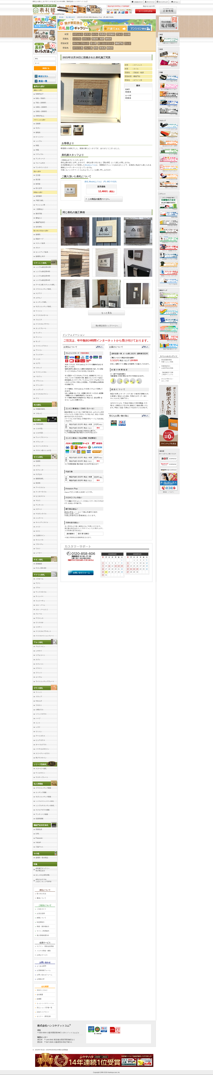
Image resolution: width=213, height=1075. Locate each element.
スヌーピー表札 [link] (41, 768)
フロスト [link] (39, 705)
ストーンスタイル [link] (42, 446)
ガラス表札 (38, 688)
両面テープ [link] (39, 239)
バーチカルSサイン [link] (42, 749)
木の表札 (37, 405)
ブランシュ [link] (39, 381)
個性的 (108, 39)
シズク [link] (38, 727)
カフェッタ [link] (39, 470)
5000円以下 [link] (40, 94)
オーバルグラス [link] (41, 744)
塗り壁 (93, 43)
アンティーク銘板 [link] (42, 814)
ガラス (87, 34)
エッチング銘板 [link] (41, 792)
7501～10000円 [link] (41, 103)
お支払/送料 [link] (41, 913)
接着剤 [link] (38, 234)
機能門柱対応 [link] (40, 222)
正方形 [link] (38, 175)
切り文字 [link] (39, 188)
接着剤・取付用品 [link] (42, 858)
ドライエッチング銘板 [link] (43, 788)
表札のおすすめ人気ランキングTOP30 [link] (43, 880)
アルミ (119, 34)
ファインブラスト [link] (42, 346)
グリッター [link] (39, 385)
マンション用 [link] (40, 205)
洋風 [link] (37, 150)
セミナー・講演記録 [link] (44, 1016)
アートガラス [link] (40, 736)
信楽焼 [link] (38, 461)
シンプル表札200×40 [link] (43, 280)
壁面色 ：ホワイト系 (133, 80)
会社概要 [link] (40, 994)
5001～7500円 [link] (40, 98)
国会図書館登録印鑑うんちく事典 (167, 361)
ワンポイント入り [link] (42, 167)
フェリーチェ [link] (40, 601)
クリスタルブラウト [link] (43, 324)
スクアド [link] (39, 293)
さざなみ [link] (39, 474)
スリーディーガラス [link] (43, 753)
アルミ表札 (38, 642)
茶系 (96, 48)
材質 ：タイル (132, 69)
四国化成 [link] (39, 829)
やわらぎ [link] (39, 701)
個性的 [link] (38, 132)
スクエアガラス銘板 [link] (43, 810)
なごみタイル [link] (40, 496)
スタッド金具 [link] (40, 243)
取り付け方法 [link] (41, 894)
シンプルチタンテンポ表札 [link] (45, 805)
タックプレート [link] (41, 328)
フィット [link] (39, 692)
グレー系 (88, 48)
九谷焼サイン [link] (40, 535)
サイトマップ (163, 2)
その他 (127, 34)
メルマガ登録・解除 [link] (44, 951)
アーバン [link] (39, 350)
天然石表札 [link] (39, 424)
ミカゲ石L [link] (39, 428)
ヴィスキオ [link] (39, 622)
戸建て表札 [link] (39, 200)
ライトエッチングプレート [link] (45, 681)
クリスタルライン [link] (42, 394)
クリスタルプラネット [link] (43, 631)
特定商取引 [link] (40, 922)
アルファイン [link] (40, 646)
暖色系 (110, 48)
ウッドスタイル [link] (41, 592)
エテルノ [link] (39, 298)
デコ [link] (37, 398)
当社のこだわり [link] (42, 990)
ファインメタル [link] (41, 372)
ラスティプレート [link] (42, 777)
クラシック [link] (39, 442)
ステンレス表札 (40, 263)
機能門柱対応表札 (41, 825)
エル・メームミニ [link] (42, 609)
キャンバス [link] (39, 540)
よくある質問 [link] (41, 966)
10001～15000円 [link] (41, 107)
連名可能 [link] (39, 213)
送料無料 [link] (39, 196)
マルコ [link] (38, 500)
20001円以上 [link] (40, 116)
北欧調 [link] (38, 124)
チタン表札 (38, 560)
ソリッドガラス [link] (41, 714)
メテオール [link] (39, 579)
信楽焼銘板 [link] (39, 818)
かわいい (86, 39)
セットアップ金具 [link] (42, 252)
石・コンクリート (106, 43)
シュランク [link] (39, 389)
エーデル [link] (39, 677)
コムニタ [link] (39, 319)
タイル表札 (38, 457)
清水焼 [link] (38, 483)
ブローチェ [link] (39, 544)
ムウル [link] (38, 465)
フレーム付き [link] (40, 163)
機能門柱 (119, 43)
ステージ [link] (39, 509)
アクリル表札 (39, 575)
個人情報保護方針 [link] (43, 935)
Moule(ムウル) (90, 165)
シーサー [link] (39, 553)
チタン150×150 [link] (41, 568)
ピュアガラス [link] (40, 740)
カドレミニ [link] (39, 664)
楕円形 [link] (38, 184)
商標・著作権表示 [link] (43, 926)
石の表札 (37, 420)
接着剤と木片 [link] (40, 256)
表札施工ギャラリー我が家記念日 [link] (43, 869)
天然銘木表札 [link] (40, 409)
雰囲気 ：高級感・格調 (134, 73)
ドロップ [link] (39, 696)
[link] (45, 263)
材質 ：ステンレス (133, 65)
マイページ (150, 2)
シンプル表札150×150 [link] (43, 267)
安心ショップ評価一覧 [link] (44, 1008)
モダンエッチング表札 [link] (43, 306)
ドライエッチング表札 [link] (43, 289)
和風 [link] (37, 145)
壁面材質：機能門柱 (132, 76)
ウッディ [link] (39, 333)
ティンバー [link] (39, 596)
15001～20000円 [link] (41, 111)
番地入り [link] (39, 218)
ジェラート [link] (39, 518)
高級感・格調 (98, 39)
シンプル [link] (39, 141)
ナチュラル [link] (39, 154)
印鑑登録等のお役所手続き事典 (167, 367)
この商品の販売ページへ (99, 199)
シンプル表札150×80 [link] (43, 276)
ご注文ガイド (138, 2)
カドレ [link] (38, 659)
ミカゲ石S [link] (39, 433)
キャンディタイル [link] (42, 522)
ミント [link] (38, 723)
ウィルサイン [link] (40, 773)
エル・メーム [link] (40, 605)
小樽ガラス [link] (39, 710)
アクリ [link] (38, 583)
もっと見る (106, 313)
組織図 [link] (39, 999)
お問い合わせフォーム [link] (44, 975)
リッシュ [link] (39, 311)
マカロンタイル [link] (41, 514)
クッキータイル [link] (41, 492)
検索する (46, 68)
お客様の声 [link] (40, 979)
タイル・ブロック (81, 43)
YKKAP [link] (38, 842)
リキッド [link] (39, 368)
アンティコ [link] (39, 505)
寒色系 (102, 48)
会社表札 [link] (39, 227)
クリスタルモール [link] (42, 315)
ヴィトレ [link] (39, 731)
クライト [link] (39, 668)
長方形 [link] (38, 179)
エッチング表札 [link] (41, 302)
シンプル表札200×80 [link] (43, 271)
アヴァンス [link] (39, 618)
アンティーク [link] (40, 159)
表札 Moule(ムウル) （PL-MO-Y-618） (101, 182)
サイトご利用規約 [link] (43, 931)
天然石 (102, 34)
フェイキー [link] (39, 354)
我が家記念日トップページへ (107, 325)
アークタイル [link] (40, 487)
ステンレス (78, 34)
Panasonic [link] (39, 838)
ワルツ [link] (38, 548)
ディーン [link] (39, 337)
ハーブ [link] (38, 718)
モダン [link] (38, 128)
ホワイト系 (78, 48)
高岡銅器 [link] (39, 564)
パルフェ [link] (39, 376)
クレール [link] (39, 614)
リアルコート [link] (40, 655)
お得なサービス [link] (42, 955)
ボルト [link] (38, 248)
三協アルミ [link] (39, 847)
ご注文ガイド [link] (41, 909)
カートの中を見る (145, 11)
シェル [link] (38, 359)
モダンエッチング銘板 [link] (43, 797)
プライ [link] (38, 588)
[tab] (116, 28)
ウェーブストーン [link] (42, 437)
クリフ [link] (38, 527)
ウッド (128, 43)
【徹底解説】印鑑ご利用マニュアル (167, 373)
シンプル (77, 39)
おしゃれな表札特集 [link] (43, 875)
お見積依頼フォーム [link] (44, 970)
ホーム (175, 2)
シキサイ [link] (39, 651)
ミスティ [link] (39, 627)
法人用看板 (38, 784)
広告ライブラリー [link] (43, 1012)
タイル (95, 34)
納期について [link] (41, 918)
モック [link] (38, 341)
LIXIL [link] (37, 834)
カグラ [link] (38, 363)
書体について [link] (41, 898)
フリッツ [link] (39, 673)
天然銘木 (111, 34)
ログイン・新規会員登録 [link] (45, 946)
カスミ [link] (38, 531)
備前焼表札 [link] (39, 478)
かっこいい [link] (39, 137)
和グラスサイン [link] (41, 758)
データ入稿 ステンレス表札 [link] (45, 285)
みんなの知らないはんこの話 (167, 380)
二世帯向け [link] (39, 209)
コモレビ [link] (39, 413)
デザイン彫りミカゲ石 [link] (43, 450)
